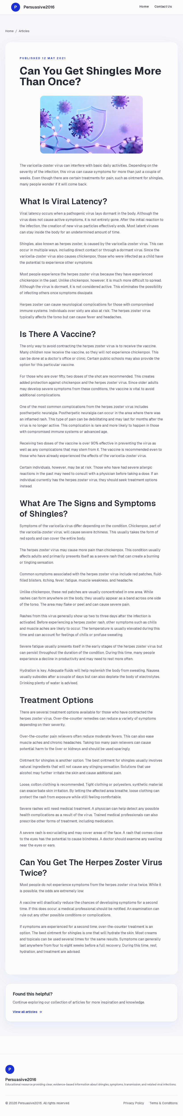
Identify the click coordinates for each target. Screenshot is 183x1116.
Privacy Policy (133, 1103)
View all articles (27, 1012)
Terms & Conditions (164, 1103)
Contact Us (163, 6)
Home (144, 6)
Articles (24, 31)
